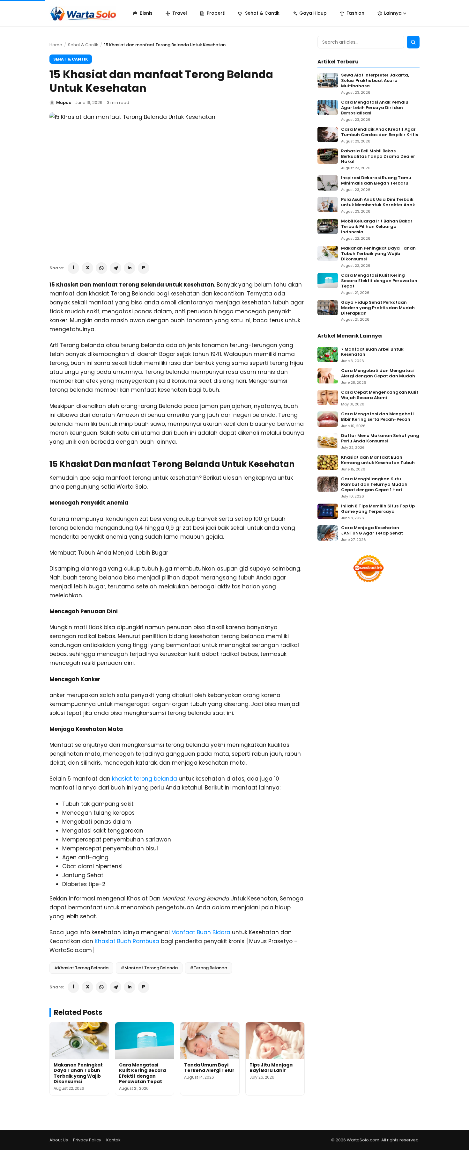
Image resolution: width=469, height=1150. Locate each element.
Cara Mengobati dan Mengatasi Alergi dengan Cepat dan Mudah (378, 373)
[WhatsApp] (101, 268)
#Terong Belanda (208, 968)
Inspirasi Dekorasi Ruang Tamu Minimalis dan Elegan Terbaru (376, 180)
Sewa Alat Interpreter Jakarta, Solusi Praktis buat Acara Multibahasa (375, 81)
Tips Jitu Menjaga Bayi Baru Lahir (271, 1068)
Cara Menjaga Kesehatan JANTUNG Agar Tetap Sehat (372, 530)
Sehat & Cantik (83, 45)
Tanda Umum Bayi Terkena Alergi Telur (209, 1068)
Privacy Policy (87, 1140)
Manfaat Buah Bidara (200, 932)
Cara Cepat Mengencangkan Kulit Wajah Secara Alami (379, 395)
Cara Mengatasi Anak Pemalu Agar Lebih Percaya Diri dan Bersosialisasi (374, 108)
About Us (58, 1140)
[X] (87, 268)
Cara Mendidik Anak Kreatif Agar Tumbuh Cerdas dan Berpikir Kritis (379, 132)
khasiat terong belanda (144, 778)
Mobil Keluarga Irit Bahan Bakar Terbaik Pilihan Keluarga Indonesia (377, 227)
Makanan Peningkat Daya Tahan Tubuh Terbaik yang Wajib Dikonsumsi (78, 1073)
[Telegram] (115, 268)
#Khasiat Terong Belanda (81, 968)
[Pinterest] (143, 268)
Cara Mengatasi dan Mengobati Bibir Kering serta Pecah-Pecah (377, 416)
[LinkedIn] (129, 268)
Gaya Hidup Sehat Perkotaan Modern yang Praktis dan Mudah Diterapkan (378, 308)
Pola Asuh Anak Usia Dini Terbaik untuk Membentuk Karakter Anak (378, 202)
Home (55, 45)
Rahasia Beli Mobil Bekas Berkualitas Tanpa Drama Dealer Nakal (378, 157)
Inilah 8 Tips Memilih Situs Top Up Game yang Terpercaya (378, 509)
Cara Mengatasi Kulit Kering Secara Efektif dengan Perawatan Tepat (142, 1073)
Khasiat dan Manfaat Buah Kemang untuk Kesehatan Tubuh (378, 460)
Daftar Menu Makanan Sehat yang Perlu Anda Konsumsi (380, 438)
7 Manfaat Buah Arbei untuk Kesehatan (372, 352)
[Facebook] (73, 268)
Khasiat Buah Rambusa (127, 941)
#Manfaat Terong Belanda (149, 968)
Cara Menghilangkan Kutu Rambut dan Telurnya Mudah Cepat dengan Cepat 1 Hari (374, 485)
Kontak (113, 1140)
